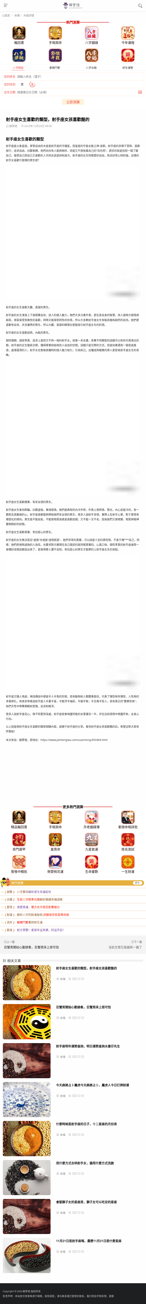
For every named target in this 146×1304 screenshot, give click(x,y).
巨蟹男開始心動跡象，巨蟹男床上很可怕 (31, 947)
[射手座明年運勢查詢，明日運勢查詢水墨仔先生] (27, 1062)
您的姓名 (9, 76)
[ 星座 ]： (33, 930)
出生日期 (9, 92)
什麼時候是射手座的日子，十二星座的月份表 (86, 1124)
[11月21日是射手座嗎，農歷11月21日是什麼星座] (27, 1257)
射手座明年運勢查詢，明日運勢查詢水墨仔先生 (88, 1046)
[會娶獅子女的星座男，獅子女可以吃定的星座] (27, 1218)
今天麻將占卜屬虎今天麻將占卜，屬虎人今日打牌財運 (92, 1085)
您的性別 (9, 84)
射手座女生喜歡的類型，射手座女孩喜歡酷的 (86, 968)
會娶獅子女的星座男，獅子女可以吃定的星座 (86, 1202)
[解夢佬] (73, 8)
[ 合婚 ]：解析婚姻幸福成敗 (32, 899)
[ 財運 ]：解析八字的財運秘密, (35, 914)
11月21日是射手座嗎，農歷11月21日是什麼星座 (88, 1241)
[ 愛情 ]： (30, 907)
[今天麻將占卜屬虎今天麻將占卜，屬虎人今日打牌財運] (27, 1101)
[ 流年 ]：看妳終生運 (22, 922)
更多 (137, 882)
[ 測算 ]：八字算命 (26, 892)
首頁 (7, 15)
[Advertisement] (73, 776)
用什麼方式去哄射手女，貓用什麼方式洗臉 (85, 1163)
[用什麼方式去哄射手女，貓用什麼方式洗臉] (27, 1179)
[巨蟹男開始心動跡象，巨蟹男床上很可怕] (27, 1023)
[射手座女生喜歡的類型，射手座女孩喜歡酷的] (27, 984)
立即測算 (73, 102)
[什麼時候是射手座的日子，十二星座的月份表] (27, 1140)
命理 (17, 15)
